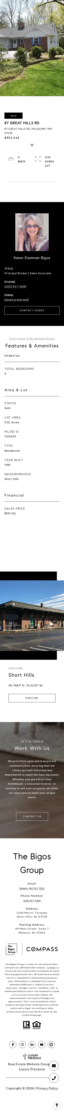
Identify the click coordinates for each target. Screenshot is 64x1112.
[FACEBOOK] (12, 1044)
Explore (32, 697)
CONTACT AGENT (32, 310)
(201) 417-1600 (15, 286)
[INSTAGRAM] (22, 1044)
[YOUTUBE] (41, 1044)
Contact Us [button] (32, 816)
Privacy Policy (47, 1088)
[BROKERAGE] (51, 1044)
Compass (52, 967)
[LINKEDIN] (32, 1044)
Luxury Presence (32, 1069)
